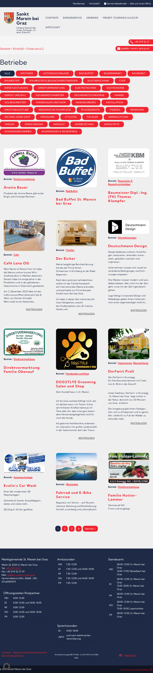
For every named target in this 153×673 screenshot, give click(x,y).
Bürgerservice (72, 17)
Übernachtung (118, 116)
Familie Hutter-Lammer (122, 497)
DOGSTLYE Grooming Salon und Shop (76, 384)
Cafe (122, 80)
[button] (6, 666)
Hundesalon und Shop (51, 102)
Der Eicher (65, 258)
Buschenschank (98, 80)
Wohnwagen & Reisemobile (59, 131)
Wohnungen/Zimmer (17, 131)
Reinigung (137, 109)
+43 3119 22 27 (141, 41)
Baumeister (11, 80)
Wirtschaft (52, 27)
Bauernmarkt (113, 73)
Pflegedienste (90, 109)
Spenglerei (47, 116)
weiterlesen (35, 310)
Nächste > (90, 528)
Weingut (59, 124)
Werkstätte (111, 124)
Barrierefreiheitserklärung (13, 655)
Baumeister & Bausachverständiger (53, 80)
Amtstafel (94, 3)
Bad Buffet (86, 73)
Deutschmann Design (127, 246)
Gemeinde (92, 17)
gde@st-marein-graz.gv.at (135, 48)
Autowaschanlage (56, 73)
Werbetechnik (84, 124)
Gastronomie (115, 87)
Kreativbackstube (16, 109)
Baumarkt (138, 73)
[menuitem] (52, 18)
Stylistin (71, 116)
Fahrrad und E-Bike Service (74, 495)
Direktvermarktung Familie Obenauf (22, 369)
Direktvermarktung (51, 87)
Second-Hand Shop (17, 116)
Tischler (92, 116)
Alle (7, 73)
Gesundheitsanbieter (50, 95)
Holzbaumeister (15, 102)
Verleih (9, 124)
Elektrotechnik (85, 87)
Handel (119, 95)
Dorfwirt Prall (121, 371)
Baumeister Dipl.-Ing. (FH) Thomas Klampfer (128, 197)
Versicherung (34, 124)
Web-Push (127, 655)
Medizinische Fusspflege (55, 109)
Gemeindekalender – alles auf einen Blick (129, 3)
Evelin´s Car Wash (20, 486)
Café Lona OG (16, 263)
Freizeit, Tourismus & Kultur (120, 17)
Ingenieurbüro (86, 102)
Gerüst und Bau (15, 95)
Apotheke (26, 73)
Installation (114, 102)
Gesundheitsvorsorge (89, 95)
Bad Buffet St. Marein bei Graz (76, 201)
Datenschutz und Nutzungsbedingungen (30, 652)
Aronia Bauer (16, 187)
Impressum (6, 652)
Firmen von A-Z (35, 48)
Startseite (52, 17)
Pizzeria (115, 109)
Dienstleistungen (16, 87)
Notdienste (79, 3)
